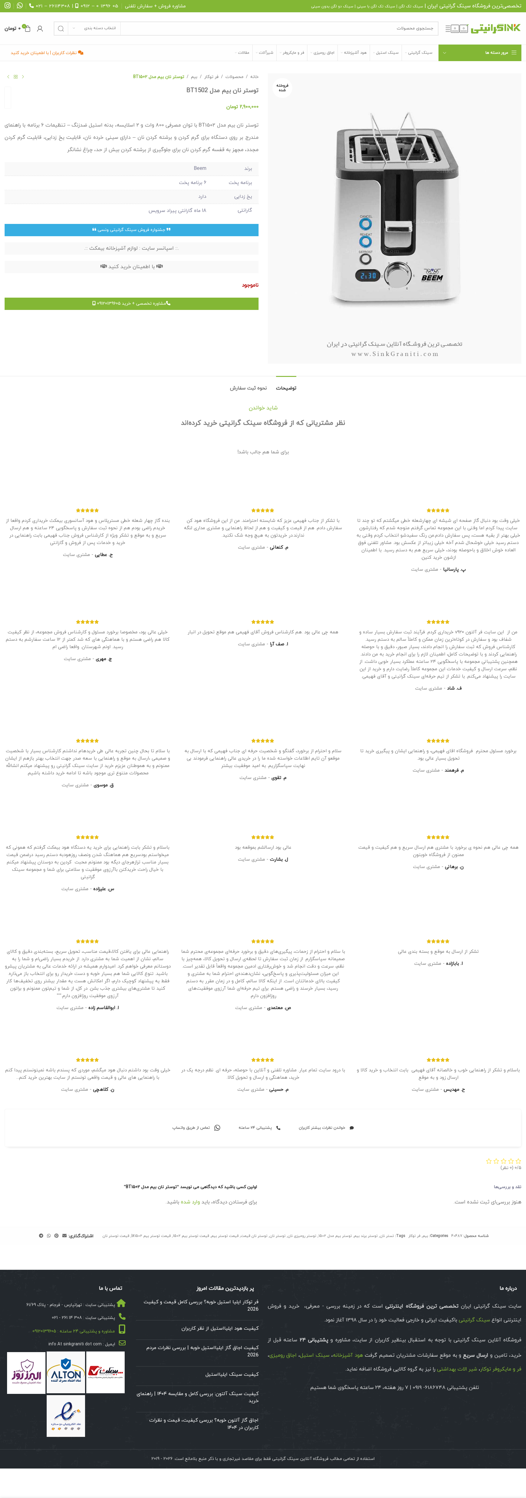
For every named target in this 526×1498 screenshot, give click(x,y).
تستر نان (387, 1236)
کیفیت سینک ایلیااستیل (232, 1374)
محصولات (234, 77)
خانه (254, 77)
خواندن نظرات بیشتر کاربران (322, 1128)
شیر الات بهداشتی (457, 1369)
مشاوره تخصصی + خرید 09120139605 (131, 304)
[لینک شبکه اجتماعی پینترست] (56, 1236)
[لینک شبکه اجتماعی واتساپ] (49, 1236)
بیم (194, 77)
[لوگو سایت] (483, 28)
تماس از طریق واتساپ (191, 1128)
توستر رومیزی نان (302, 1236)
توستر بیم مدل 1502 (335, 1236)
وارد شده (190, 1202)
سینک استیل (314, 1355)
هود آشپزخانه (348, 1355)
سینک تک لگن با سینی (376, 6)
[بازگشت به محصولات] (15, 77)
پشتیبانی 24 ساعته (255, 1128)
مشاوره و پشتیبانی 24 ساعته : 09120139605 (74, 1331)
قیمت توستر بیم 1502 (191, 1236)
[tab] (286, 385)
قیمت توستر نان (116, 1236)
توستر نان (278, 1236)
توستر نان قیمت (254, 1236)
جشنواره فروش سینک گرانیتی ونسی (131, 230)
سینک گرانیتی (455, 6)
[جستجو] (61, 29)
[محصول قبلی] (23, 77)
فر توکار (211, 77)
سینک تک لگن (411, 6)
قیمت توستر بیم (225, 1236)
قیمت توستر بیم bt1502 (151, 1236)
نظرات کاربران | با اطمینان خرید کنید (44, 53)
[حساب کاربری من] (40, 28)
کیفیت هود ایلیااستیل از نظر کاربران (220, 1328)
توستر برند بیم (366, 1236)
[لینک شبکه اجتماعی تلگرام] (41, 1236)
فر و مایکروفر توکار (500, 1369)
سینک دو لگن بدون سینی (332, 6)
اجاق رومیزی (283, 1355)
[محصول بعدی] (8, 77)
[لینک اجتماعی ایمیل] (64, 1236)
